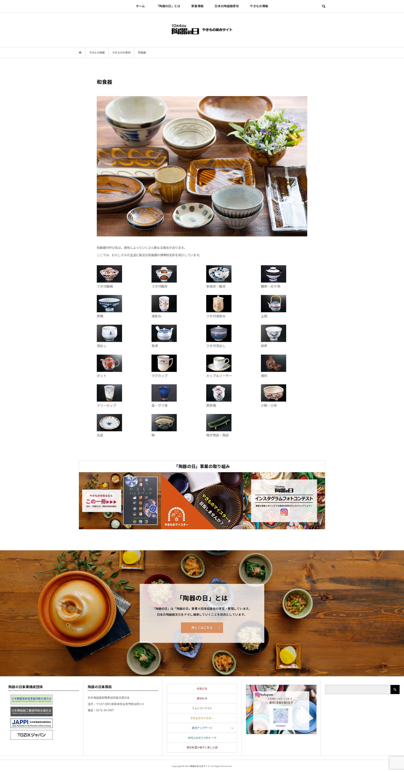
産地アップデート (202, 727)
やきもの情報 (259, 6)
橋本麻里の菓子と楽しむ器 (202, 747)
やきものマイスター (202, 718)
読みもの (202, 698)
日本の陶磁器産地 (227, 6)
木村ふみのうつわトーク (202, 737)
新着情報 (197, 6)
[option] (120, 500)
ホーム (140, 6)
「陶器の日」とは (168, 6)
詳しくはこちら (202, 627)
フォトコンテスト (202, 708)
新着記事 (202, 688)
